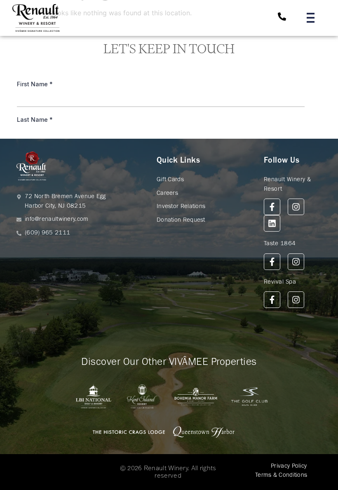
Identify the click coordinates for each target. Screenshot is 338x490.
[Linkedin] (272, 223)
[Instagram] (296, 207)
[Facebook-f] (272, 207)
